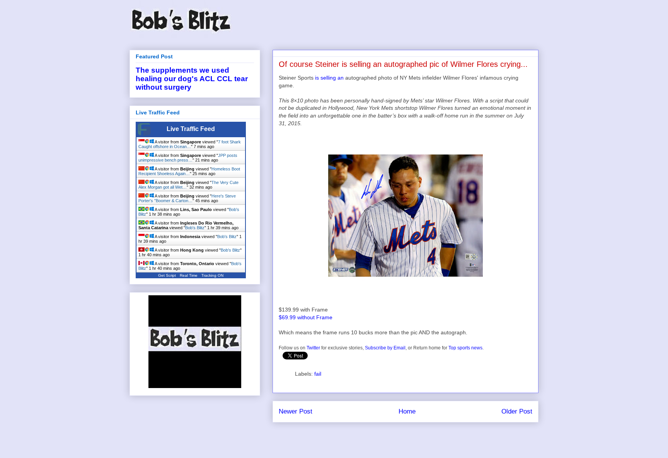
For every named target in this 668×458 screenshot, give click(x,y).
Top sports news (465, 348)
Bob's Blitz (194, 227)
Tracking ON (212, 275)
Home (407, 411)
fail (317, 374)
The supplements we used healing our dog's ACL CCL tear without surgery (192, 78)
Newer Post (295, 411)
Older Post (516, 411)
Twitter (313, 348)
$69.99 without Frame (305, 317)
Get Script (167, 275)
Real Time (189, 275)
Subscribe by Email (385, 348)
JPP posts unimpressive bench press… (187, 157)
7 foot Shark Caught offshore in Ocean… (189, 144)
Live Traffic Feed (191, 129)
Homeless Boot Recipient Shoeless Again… (189, 171)
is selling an (329, 78)
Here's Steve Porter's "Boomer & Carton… (187, 198)
